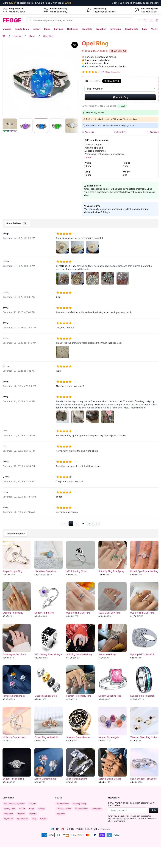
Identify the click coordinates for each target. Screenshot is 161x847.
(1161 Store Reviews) (109, 72)
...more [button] (88, 157)
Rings (47, 29)
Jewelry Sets (131, 29)
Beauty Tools (22, 29)
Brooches (101, 29)
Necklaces (72, 29)
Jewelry (17, 36)
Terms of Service (64, 808)
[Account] (151, 20)
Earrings (58, 29)
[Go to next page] (96, 523)
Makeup (7, 29)
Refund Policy (63, 803)
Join (154, 810)
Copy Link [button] (121, 132)
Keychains (115, 29)
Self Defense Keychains (14, 803)
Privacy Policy (81, 808)
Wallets (155, 29)
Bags (144, 29)
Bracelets (87, 29)
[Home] (4, 36)
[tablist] (80, 223)
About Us (61, 813)
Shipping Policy (79, 803)
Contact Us (97, 808)
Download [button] (153, 132)
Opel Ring (48, 36)
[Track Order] (145, 20)
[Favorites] (140, 20)
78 (89, 523)
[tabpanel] (80, 377)
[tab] (17, 223)
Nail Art (36, 29)
